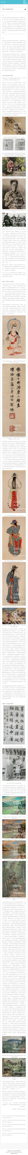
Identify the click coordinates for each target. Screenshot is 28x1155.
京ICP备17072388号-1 (14, 1153)
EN (4, 2)
